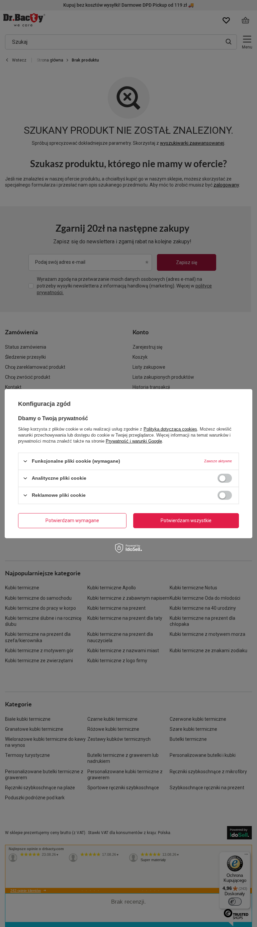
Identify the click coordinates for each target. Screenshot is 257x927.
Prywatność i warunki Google (134, 440)
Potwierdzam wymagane (72, 520)
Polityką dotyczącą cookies (170, 428)
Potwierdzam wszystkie (186, 520)
